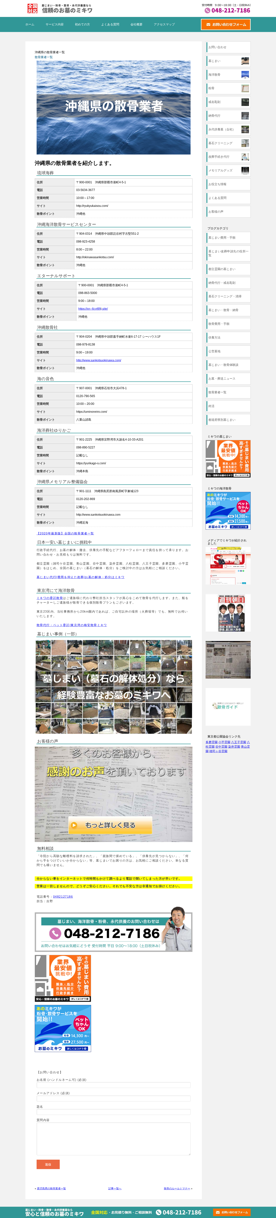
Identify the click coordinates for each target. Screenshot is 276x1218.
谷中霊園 (221, 746)
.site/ (105, 308)
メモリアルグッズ (220, 170)
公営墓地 (214, 351)
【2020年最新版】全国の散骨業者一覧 (65, 533)
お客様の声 (215, 211)
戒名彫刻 (214, 102)
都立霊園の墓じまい (221, 269)
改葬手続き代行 (218, 156)
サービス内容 (55, 24)
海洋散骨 (214, 74)
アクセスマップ (164, 24)
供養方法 (214, 337)
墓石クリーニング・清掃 (224, 296)
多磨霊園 (212, 742)
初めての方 (82, 24)
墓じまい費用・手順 (221, 237)
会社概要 (136, 24)
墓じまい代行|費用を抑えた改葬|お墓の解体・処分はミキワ (81, 577)
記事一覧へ (114, 1188)
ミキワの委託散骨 (50, 598)
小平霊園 (224, 742)
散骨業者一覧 (44, 57)
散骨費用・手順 (218, 323)
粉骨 (211, 88)
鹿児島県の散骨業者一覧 (51, 1188)
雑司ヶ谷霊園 (218, 751)
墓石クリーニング (220, 143)
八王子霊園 (238, 742)
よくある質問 (110, 24)
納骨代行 (214, 115)
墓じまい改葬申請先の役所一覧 (228, 253)
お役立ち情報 (217, 184)
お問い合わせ (217, 47)
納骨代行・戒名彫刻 (221, 282)
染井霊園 (234, 746)
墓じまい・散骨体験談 (223, 364)
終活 (211, 406)
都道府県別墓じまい (221, 419)
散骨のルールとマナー (177, 1188)
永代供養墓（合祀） (221, 129)
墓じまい (214, 60)
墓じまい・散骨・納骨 (223, 310)
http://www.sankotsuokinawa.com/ (98, 360)
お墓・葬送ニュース (221, 378)
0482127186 (63, 896)
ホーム (29, 24)
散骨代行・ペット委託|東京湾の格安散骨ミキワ (72, 625)
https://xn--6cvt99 (89, 308)
